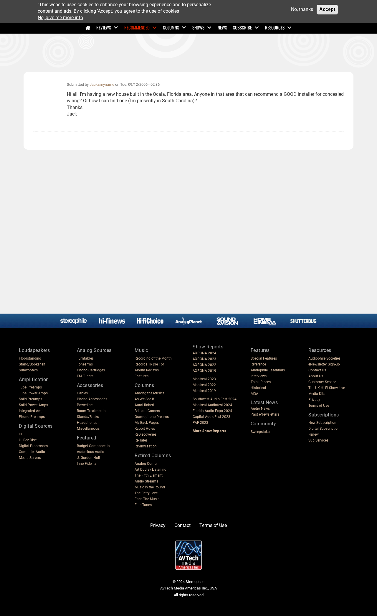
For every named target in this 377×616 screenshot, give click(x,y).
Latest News (264, 402)
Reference (258, 364)
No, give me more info (60, 18)
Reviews (103, 27)
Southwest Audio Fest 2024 (215, 399)
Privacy (314, 400)
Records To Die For (149, 364)
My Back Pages (147, 423)
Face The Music (147, 499)
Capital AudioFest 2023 (211, 417)
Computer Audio (32, 452)
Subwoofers (28, 370)
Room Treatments (91, 411)
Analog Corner (146, 464)
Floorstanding (30, 358)
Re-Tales (141, 440)
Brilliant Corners (147, 411)
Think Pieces (261, 382)
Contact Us (317, 370)
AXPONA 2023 (204, 359)
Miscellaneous (88, 428)
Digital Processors (33, 446)
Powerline (84, 405)
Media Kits (316, 394)
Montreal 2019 (204, 391)
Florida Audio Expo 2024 (212, 411)
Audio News (260, 408)
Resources (275, 27)
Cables (82, 393)
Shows (198, 27)
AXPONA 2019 (204, 371)
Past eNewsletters (265, 414)
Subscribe (242, 27)
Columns (171, 27)
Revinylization (146, 446)
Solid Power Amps (33, 405)
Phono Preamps (32, 417)
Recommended (137, 27)
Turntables (85, 358)
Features (141, 376)
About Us (315, 376)
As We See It (144, 399)
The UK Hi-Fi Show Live (326, 388)
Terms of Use (318, 405)
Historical (258, 388)
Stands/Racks (88, 417)
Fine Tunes (143, 505)
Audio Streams (146, 481)
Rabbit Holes (145, 428)
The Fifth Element (149, 475)
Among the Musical (150, 393)
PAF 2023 (200, 423)
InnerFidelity (86, 464)
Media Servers (30, 458)
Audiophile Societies (324, 358)
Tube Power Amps (33, 393)
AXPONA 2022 (204, 365)
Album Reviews (147, 370)
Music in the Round (150, 487)
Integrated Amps (32, 411)
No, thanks (302, 9)
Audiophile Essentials (268, 370)
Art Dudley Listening (150, 469)
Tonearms (85, 364)
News (222, 27)
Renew (313, 434)
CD (21, 434)
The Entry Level (146, 493)
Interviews (259, 376)
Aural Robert (144, 405)
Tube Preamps (30, 387)
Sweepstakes (261, 432)
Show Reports (208, 347)
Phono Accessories (92, 399)
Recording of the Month (153, 358)
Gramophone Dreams (152, 417)
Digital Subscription (324, 428)
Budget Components (93, 446)
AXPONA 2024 (204, 353)
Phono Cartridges (91, 370)
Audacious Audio (90, 452)
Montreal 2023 (204, 379)
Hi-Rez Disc (28, 440)
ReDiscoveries (145, 434)
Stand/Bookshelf (32, 364)
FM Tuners (85, 376)
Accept (327, 9)
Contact (182, 525)
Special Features (264, 358)
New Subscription (322, 423)
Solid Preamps (30, 399)
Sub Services (318, 440)
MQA (254, 394)
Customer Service (322, 382)
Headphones (87, 423)
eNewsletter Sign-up (324, 364)
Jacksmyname (102, 84)
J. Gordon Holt (88, 458)
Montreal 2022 (204, 385)
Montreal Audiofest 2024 (212, 405)
